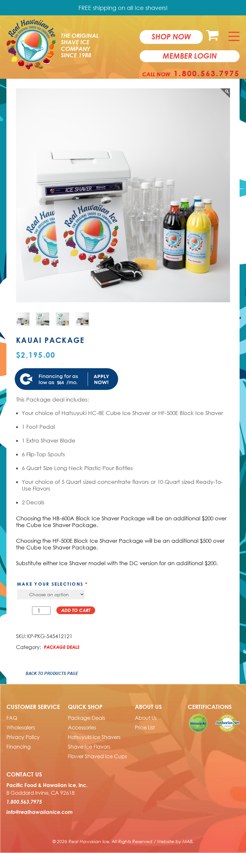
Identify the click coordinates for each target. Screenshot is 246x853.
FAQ (11, 718)
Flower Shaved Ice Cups (97, 756)
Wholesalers (20, 727)
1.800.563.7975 (207, 73)
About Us (146, 718)
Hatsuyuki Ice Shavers (94, 737)
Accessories (82, 727)
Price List (145, 727)
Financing (18, 746)
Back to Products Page (52, 673)
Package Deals (61, 647)
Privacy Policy (23, 737)
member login (190, 55)
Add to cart (75, 610)
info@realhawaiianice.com (39, 812)
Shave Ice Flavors (89, 746)
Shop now (171, 36)
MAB (188, 841)
